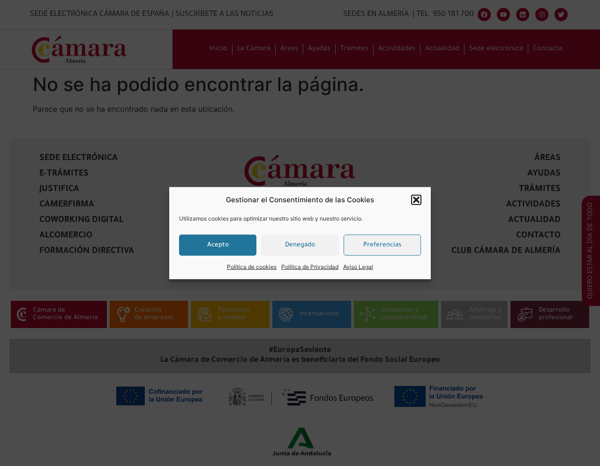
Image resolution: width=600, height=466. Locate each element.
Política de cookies (252, 266)
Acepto (218, 244)
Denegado (300, 244)
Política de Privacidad (309, 266)
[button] (416, 200)
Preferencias (382, 244)
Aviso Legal (358, 266)
